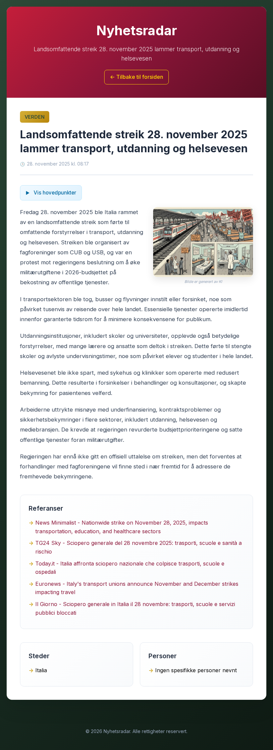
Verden (35, 117)
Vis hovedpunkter (54, 192)
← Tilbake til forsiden (136, 76)
